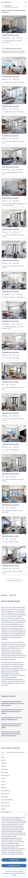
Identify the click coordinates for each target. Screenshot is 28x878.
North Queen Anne (5, 806)
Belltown (3, 760)
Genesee (3, 784)
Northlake (3, 809)
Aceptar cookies (14, 860)
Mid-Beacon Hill (5, 793)
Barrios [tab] (3, 752)
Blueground (4, 595)
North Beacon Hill (5, 803)
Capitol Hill (3, 763)
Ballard (3, 757)
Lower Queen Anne (5, 790)
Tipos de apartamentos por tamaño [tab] (15, 752)
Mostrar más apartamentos (14, 580)
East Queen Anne (5, 775)
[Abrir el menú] (25, 2)
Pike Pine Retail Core (6, 812)
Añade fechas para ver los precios (10, 35)
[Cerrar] (25, 814)
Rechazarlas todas (14, 865)
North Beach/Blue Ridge (6, 800)
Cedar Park (3, 766)
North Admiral (4, 796)
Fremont (3, 781)
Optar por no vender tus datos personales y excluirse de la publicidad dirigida (14, 873)
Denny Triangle (4, 772)
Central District (4, 769)
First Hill (3, 778)
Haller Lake (4, 787)
